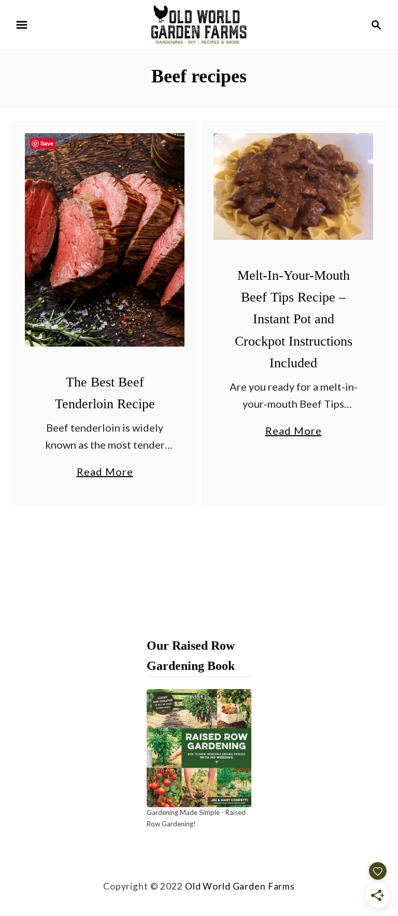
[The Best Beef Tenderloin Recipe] (105, 240)
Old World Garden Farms (240, 886)
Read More (105, 472)
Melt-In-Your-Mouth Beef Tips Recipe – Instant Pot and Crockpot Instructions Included (293, 319)
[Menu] (22, 24)
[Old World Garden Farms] (199, 23)
